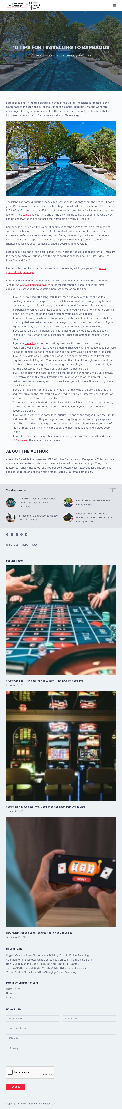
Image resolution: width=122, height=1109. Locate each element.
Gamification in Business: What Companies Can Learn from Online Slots (45, 806)
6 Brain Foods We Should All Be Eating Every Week (94, 502)
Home (25, 545)
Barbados (21, 440)
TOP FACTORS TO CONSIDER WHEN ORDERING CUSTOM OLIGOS (46, 967)
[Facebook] (7, 534)
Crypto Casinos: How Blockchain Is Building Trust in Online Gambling (37, 502)
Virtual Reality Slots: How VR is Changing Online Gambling (41, 972)
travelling (30, 343)
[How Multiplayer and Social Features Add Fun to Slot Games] (61, 872)
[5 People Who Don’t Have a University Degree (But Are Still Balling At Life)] (68, 517)
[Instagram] (17, 534)
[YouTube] (26, 534)
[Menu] (114, 5)
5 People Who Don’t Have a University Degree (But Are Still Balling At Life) (94, 517)
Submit (16, 1086)
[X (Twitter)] (12, 534)
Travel (89, 55)
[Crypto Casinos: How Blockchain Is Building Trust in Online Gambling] (11, 502)
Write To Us (12, 545)
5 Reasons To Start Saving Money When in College (38, 517)
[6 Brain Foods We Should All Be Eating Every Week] (68, 502)
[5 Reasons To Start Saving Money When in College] (11, 517)
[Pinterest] (21, 534)
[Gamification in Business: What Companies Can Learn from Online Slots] (61, 746)
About (35, 545)
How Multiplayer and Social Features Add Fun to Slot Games (39, 932)
